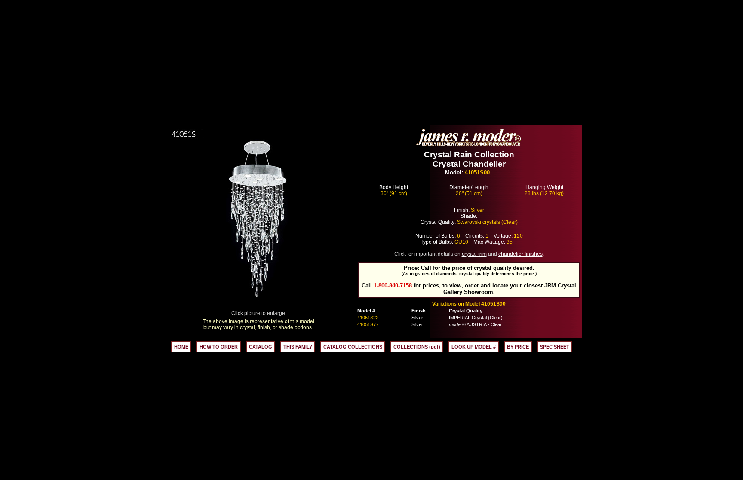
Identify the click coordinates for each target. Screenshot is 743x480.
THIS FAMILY (297, 346)
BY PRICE (518, 346)
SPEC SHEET (554, 346)
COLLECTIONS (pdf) (416, 346)
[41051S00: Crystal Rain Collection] (258, 308)
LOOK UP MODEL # (473, 346)
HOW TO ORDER (219, 346)
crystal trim (474, 254)
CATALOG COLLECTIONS (352, 346)
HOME (181, 346)
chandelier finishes (520, 254)
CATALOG (260, 346)
